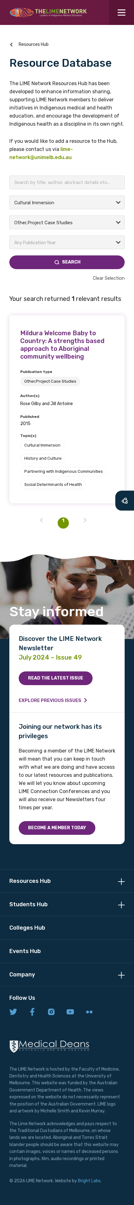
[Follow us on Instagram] (51, 1012)
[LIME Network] (48, 12)
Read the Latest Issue (55, 678)
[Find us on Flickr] (89, 1012)
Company (22, 974)
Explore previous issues (50, 700)
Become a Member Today (57, 827)
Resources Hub (34, 44)
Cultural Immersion (42, 445)
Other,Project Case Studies (50, 381)
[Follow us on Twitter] (13, 1012)
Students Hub (28, 904)
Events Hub (25, 951)
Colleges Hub (27, 927)
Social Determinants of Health (53, 484)
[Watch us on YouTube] (70, 1012)
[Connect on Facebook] (32, 1012)
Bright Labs (89, 1180)
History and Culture (43, 458)
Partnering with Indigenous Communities (63, 471)
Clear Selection (109, 278)
